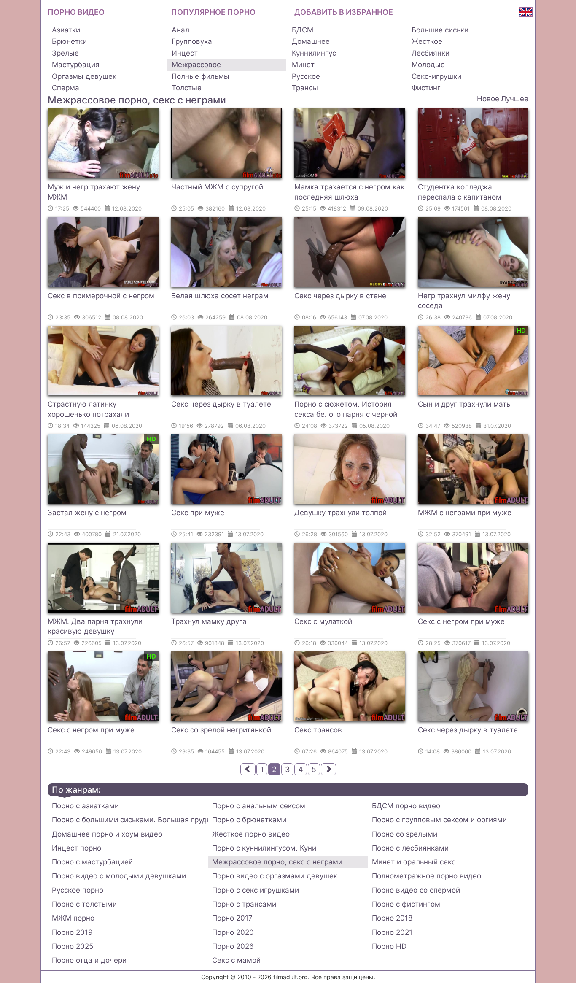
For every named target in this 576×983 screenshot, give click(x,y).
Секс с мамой (236, 960)
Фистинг (426, 88)
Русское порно (77, 890)
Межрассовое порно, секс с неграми (277, 862)
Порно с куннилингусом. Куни (264, 848)
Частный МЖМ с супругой (217, 187)
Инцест (185, 53)
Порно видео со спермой (416, 890)
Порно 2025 (72, 946)
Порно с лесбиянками (410, 848)
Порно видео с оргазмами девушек (274, 876)
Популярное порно (213, 12)
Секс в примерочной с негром (101, 296)
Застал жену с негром (87, 512)
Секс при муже (197, 512)
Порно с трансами (244, 904)
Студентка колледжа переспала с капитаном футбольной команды (459, 193)
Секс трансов (318, 730)
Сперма (65, 88)
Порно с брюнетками (249, 820)
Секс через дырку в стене (340, 296)
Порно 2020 (233, 932)
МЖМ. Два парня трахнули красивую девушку (95, 626)
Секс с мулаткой (323, 621)
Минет (303, 64)
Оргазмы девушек (84, 76)
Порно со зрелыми (404, 834)
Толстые (187, 88)
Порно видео (76, 12)
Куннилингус (314, 53)
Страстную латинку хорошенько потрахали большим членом (88, 410)
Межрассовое (196, 64)
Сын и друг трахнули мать (464, 404)
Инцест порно (76, 848)
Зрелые (65, 53)
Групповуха (192, 41)
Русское (306, 76)
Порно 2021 (392, 932)
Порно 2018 (392, 918)
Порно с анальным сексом (258, 806)
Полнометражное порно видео (426, 876)
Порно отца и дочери (89, 960)
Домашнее (311, 41)
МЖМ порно (73, 918)
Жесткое (427, 41)
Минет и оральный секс (413, 862)
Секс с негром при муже (461, 621)
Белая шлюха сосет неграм (220, 296)
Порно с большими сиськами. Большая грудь (130, 820)
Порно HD (389, 946)
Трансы (305, 88)
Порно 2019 (72, 932)
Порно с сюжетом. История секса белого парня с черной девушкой (345, 410)
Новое (488, 99)
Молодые (428, 64)
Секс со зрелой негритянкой (221, 730)
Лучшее (514, 99)
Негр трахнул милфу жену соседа (464, 301)
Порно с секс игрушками (255, 890)
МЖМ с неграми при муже (464, 512)
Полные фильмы (200, 76)
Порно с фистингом (406, 904)
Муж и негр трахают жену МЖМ (94, 192)
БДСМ (302, 30)
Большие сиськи (440, 30)
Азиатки (66, 30)
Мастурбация (76, 64)
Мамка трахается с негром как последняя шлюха (349, 192)
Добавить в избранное (343, 12)
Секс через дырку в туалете (221, 404)
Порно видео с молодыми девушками (119, 876)
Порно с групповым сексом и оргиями (439, 820)
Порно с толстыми (84, 904)
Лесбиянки (430, 53)
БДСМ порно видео (406, 806)
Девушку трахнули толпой (340, 512)
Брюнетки (69, 41)
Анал (180, 30)
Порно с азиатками (85, 806)
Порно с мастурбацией (92, 862)
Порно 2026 (233, 946)
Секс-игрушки (436, 76)
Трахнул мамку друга (209, 621)
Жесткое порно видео (251, 834)
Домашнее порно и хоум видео (107, 834)
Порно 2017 (232, 918)
